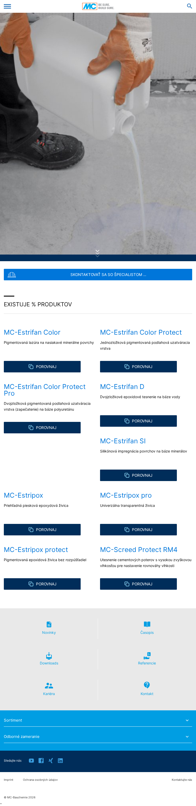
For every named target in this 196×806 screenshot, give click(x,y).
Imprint (8, 779)
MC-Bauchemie (98, 6)
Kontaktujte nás (182, 779)
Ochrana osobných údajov (40, 779)
